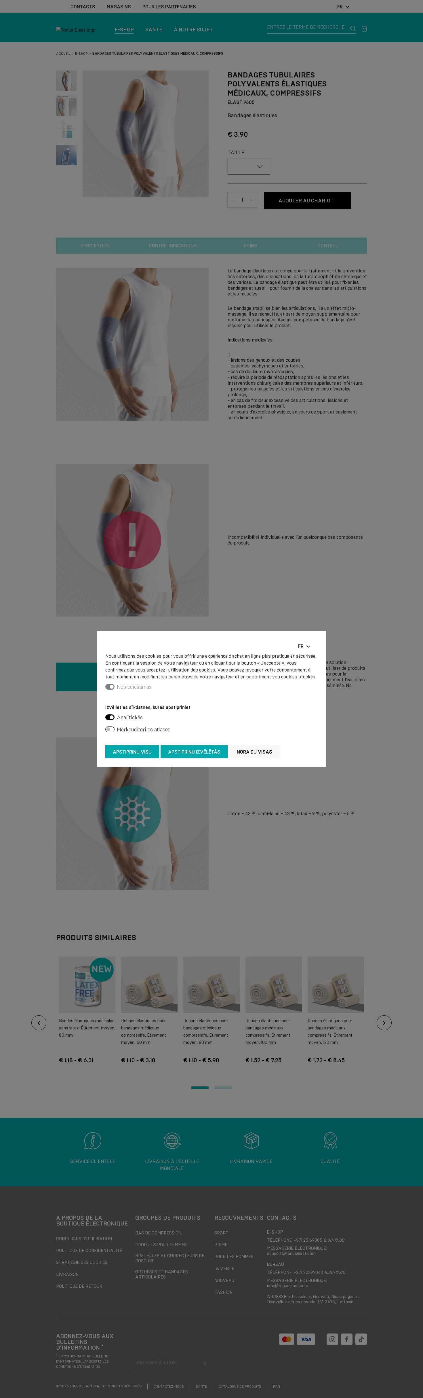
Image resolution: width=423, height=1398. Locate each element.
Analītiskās (130, 717)
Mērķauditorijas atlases (143, 729)
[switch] (110, 717)
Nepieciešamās (134, 687)
